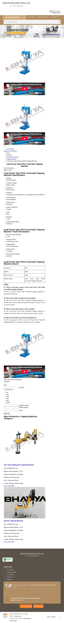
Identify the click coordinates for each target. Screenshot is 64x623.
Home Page (31, 17)
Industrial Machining (12, 157)
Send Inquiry (10, 149)
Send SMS (39, 606)
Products (9, 155)
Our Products (12, 17)
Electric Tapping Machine (13, 521)
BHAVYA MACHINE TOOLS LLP (16, 4)
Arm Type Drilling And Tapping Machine (19, 465)
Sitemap (9, 579)
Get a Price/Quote (9, 168)
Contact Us (55, 17)
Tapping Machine (11, 159)
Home (8, 153)
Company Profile (43, 17)
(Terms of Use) (18, 616)
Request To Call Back (10, 151)
